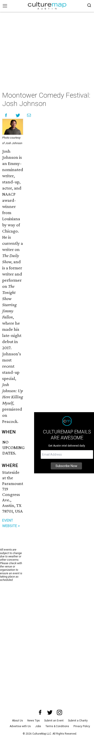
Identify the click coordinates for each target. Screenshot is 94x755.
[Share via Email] (29, 115)
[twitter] (49, 712)
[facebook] (40, 712)
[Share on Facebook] (6, 115)
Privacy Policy (81, 726)
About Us (17, 720)
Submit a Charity (78, 720)
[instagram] (59, 712)
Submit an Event (54, 720)
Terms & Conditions (57, 726)
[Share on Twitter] (18, 115)
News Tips (33, 720)
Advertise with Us (20, 726)
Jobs (38, 726)
